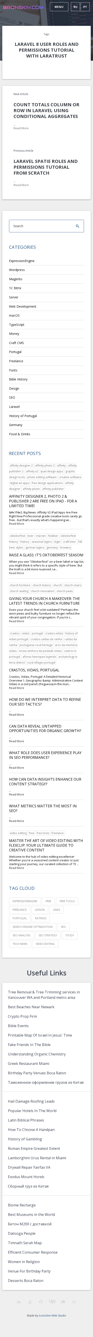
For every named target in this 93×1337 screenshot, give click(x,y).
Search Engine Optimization (33, 927)
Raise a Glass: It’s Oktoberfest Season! (46, 555)
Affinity (61, 465)
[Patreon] (63, 1302)
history (24, 542)
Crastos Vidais (54, 633)
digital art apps (19, 483)
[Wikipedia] (74, 1302)
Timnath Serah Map (25, 1242)
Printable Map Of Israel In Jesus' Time (40, 1035)
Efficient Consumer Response (33, 1252)
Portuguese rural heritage (36, 645)
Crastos (14, 633)
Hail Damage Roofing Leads (31, 1101)
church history (42, 585)
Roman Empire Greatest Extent (34, 1148)
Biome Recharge (22, 1205)
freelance (58, 833)
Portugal (15, 352)
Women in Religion (24, 1261)
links (56, 910)
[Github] (41, 1302)
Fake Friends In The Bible (29, 1044)
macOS (14, 315)
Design (14, 388)
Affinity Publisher (53, 489)
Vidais (25, 633)
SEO (12, 397)
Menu (59, 7)
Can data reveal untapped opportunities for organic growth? (45, 728)
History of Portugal (23, 416)
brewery (65, 547)
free (31, 833)
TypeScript (16, 324)
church (57, 585)
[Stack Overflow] (30, 1302)
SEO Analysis (21, 935)
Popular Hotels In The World (32, 1110)
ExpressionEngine (22, 261)
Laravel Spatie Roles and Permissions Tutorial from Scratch (46, 167)
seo (63, 927)
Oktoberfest (17, 536)
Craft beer (69, 542)
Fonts (13, 370)
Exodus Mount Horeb (26, 1176)
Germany (15, 425)
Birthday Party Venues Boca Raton (37, 1072)
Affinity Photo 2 (45, 465)
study (69, 935)
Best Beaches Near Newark (31, 1006)
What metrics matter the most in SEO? (43, 808)
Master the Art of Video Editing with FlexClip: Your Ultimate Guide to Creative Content (46, 845)
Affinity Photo (31, 489)
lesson (40, 910)
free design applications (47, 483)
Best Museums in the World (31, 1214)
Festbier (53, 536)
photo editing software (42, 477)
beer (31, 536)
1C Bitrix (15, 288)
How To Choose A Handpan (31, 1129)
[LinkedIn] (19, 1302)
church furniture (20, 585)
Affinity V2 (32, 471)
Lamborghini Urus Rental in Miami (37, 1157)
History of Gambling (25, 1139)
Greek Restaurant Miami (28, 1063)
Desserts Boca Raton (25, 1280)
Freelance (16, 361)
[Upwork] (52, 1302)
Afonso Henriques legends (39, 657)
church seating (19, 591)
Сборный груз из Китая (28, 1186)
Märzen (41, 536)
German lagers (35, 547)
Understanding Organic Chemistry (37, 1054)
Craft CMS (16, 343)
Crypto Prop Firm (22, 1016)
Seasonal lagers (42, 542)
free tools (43, 833)
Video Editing (18, 833)
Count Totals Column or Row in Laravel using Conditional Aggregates (46, 110)
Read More (21, 128)
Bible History (18, 379)
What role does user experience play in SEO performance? (45, 755)
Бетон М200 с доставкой (29, 1224)
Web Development (22, 306)
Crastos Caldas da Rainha (46, 639)
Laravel (14, 406)
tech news (20, 944)
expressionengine (25, 901)
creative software (70, 477)
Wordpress (17, 270)
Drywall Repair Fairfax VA (29, 1167)
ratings (40, 918)
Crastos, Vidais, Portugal (34, 670)
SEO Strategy (48, 935)
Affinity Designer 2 (21, 465)
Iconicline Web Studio (52, 1315)
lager (57, 542)
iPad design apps (52, 471)
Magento (15, 279)
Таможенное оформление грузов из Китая (46, 1082)
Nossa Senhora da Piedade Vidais (40, 651)
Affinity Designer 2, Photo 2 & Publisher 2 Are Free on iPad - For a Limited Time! (43, 501)
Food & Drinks (19, 434)
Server (13, 297)
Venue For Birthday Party (29, 1271)
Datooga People (21, 1233)
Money (14, 333)
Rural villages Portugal (41, 662)
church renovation (42, 591)
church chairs (72, 585)
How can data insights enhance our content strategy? (45, 781)
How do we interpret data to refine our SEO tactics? (45, 702)
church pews (65, 591)
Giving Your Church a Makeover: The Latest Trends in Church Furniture (44, 601)
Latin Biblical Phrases (26, 1120)
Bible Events (18, 1025)
